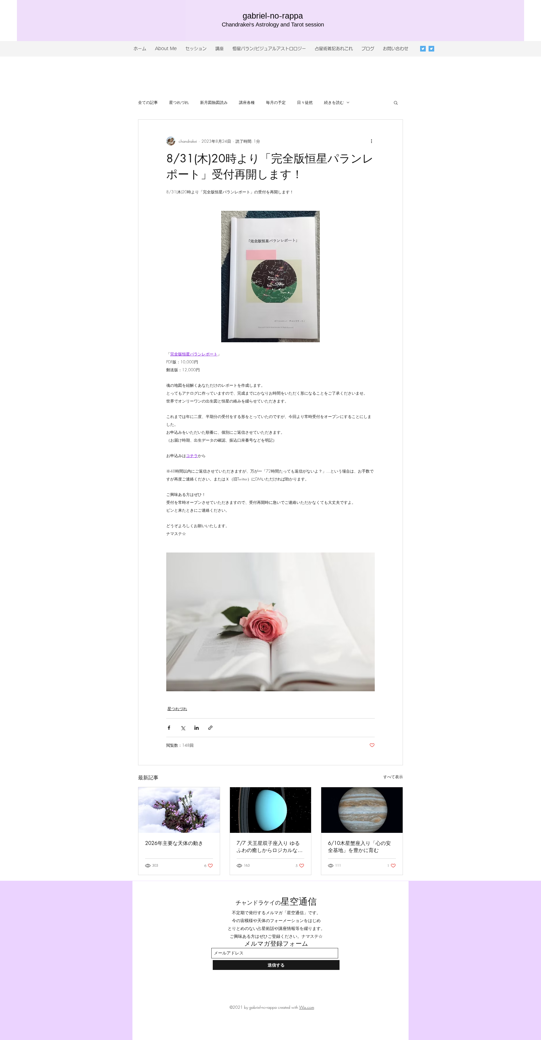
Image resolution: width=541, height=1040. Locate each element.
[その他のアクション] (371, 141)
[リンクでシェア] (210, 727)
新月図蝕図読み (214, 102)
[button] (395, 102)
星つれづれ (179, 102)
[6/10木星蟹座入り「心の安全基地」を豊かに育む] (362, 810)
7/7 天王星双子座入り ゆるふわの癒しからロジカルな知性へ (270, 847)
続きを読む (334, 102)
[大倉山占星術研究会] (431, 49)
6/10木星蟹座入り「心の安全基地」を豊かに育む (359, 846)
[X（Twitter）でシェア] (182, 727)
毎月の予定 (276, 102)
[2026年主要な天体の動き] (179, 810)
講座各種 (247, 102)
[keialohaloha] (423, 49)
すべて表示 (393, 776)
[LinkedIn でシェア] (196, 727)
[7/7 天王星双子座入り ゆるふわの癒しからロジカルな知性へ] (270, 810)
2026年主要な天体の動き (174, 843)
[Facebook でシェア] (169, 727)
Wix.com (306, 1007)
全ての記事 (148, 102)
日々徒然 (305, 102)
